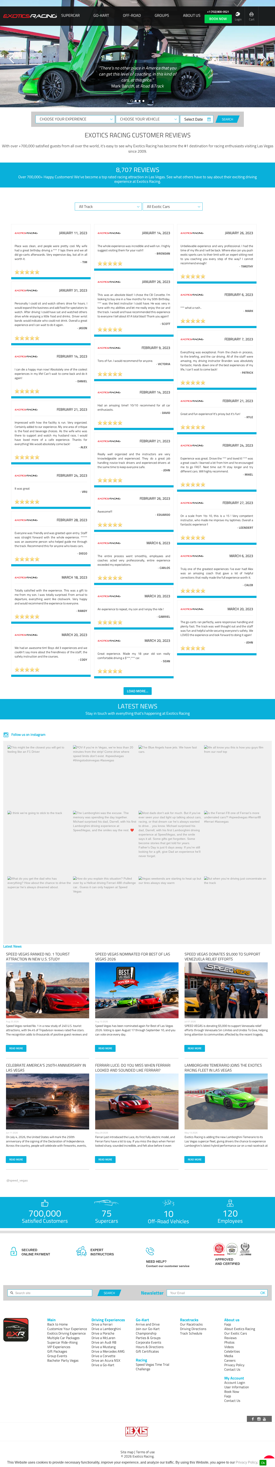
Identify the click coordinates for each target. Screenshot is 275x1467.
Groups (162, 15)
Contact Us (232, 1369)
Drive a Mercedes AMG (108, 1351)
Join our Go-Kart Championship (148, 1331)
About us (191, 15)
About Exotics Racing (239, 1328)
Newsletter (152, 1293)
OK (262, 1292)
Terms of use (145, 1452)
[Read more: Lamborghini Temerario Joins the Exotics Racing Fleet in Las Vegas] (226, 1101)
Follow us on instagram (28, 734)
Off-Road (132, 15)
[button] (11, 59)
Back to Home (57, 1324)
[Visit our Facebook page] (253, 1418)
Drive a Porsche (103, 1333)
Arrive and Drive (148, 1324)
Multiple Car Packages (63, 1337)
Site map (127, 1452)
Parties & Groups (148, 1337)
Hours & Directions (149, 1346)
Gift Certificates (147, 1351)
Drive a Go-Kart (103, 1364)
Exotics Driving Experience (66, 1333)
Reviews (230, 1337)
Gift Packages (57, 1351)
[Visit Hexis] (137, 1432)
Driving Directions (193, 1328)
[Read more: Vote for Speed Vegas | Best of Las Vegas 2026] (137, 990)
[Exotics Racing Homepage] (30, 16)
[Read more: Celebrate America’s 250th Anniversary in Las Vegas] (47, 1101)
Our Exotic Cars (235, 1333)
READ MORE (16, 1048)
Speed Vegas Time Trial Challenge (152, 1367)
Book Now (231, 1391)
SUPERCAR (70, 15)
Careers (229, 1360)
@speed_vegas (17, 1180)
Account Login (234, 1382)
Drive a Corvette (103, 1355)
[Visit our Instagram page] (259, 1418)
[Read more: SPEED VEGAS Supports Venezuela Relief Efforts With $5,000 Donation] (226, 990)
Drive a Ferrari (102, 1324)
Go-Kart (101, 15)
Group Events (57, 1355)
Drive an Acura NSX (106, 1360)
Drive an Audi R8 (104, 1342)
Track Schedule (191, 1333)
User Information (236, 1387)
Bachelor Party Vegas (62, 1360)
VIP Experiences (58, 1346)
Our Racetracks (191, 1324)
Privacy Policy (246, 1462)
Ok (263, 1463)
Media (228, 1355)
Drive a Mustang (104, 1346)
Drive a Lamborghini (106, 1328)
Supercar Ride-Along (62, 1342)
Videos (229, 1346)
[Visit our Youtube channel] (265, 1418)
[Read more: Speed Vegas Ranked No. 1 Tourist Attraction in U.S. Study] (47, 990)
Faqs (227, 1324)
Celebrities (232, 1351)
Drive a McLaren (103, 1337)
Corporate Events (148, 1342)
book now (218, 18)
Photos (229, 1342)
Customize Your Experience (67, 1328)
